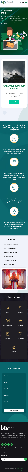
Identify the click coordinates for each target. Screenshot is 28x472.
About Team (4, 447)
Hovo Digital (20, 470)
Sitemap (3, 452)
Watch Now (14, 102)
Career (2, 450)
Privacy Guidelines (19, 447)
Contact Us (20, 2)
